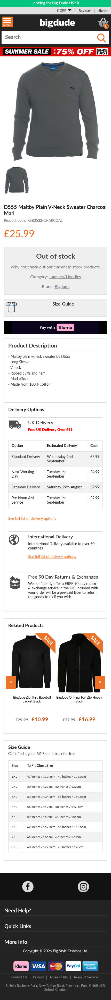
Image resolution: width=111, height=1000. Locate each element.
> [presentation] (100, 682)
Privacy (38, 977)
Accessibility (59, 977)
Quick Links (17, 926)
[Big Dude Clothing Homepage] (57, 22)
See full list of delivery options (32, 519)
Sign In (103, 11)
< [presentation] (10, 682)
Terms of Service (86, 977)
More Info (15, 942)
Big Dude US (63, 3)
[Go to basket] (103, 22)
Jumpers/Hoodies (65, 277)
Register (85, 11)
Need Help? (17, 910)
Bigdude (62, 287)
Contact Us (19, 977)
